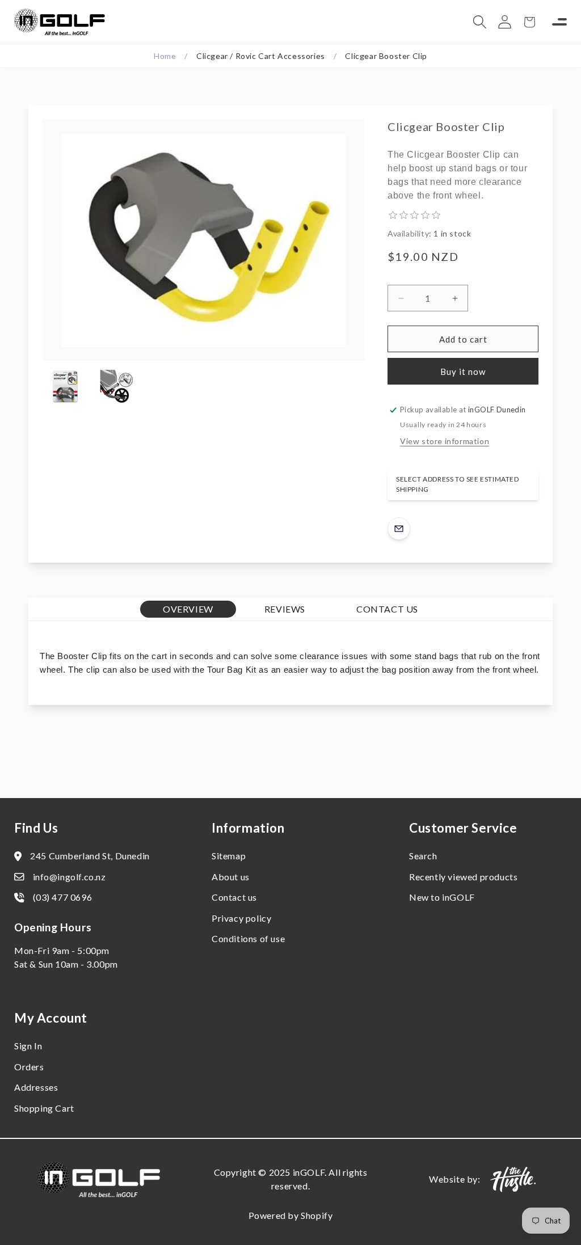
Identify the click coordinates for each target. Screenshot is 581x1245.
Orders (29, 1066)
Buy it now (463, 371)
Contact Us (387, 608)
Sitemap (229, 855)
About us (231, 876)
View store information (444, 441)
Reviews (284, 608)
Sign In (28, 1045)
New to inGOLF (442, 897)
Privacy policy (241, 918)
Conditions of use (248, 938)
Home (165, 56)
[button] (479, 22)
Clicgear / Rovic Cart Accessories (260, 56)
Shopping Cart (44, 1108)
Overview (188, 608)
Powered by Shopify (291, 1215)
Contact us (234, 897)
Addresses (36, 1087)
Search (423, 855)
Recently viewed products (463, 876)
